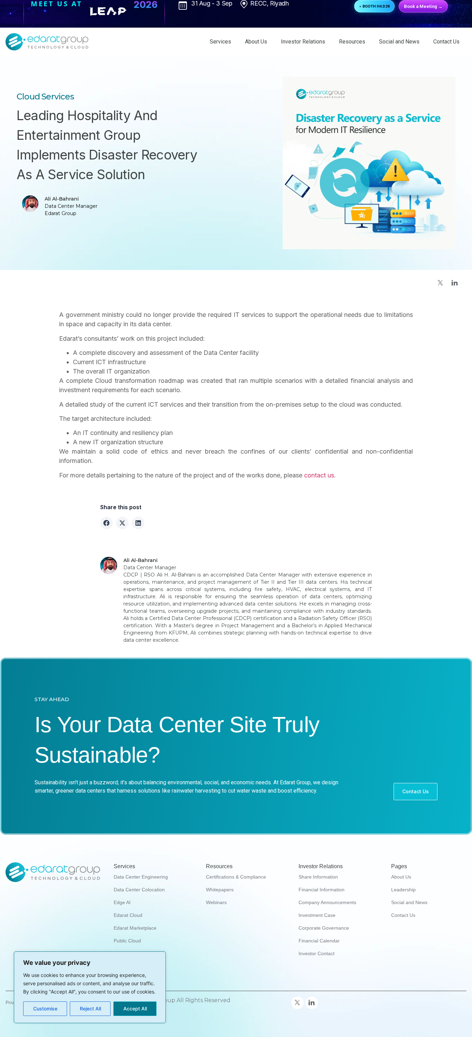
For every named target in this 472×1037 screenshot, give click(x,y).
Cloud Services (45, 96)
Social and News (399, 41)
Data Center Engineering (141, 877)
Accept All (135, 1008)
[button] (106, 523)
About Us (256, 41)
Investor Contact (316, 953)
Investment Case (317, 915)
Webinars (216, 902)
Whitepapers (220, 889)
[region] (90, 987)
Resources (352, 41)
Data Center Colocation (139, 889)
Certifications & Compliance (236, 877)
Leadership (403, 889)
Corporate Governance (324, 928)
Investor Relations (303, 41)
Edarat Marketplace (135, 928)
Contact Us (446, 41)
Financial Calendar (319, 940)
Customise (45, 1008)
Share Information (318, 877)
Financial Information (321, 889)
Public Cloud (127, 940)
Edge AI (122, 902)
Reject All (90, 1008)
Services (220, 41)
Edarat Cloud (128, 915)
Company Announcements (327, 902)
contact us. (319, 475)
